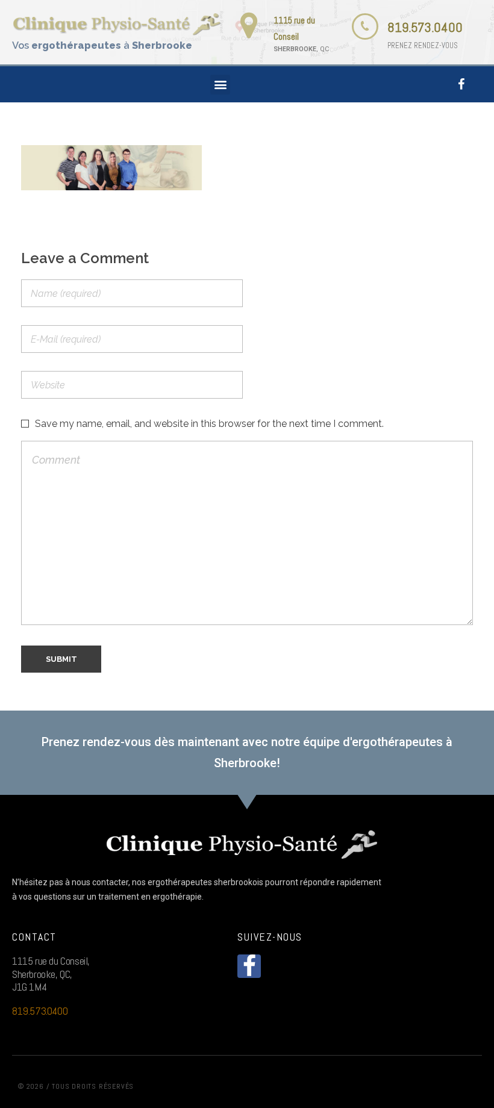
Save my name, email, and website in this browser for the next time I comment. (209, 423)
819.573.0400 (425, 27)
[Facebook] (461, 84)
